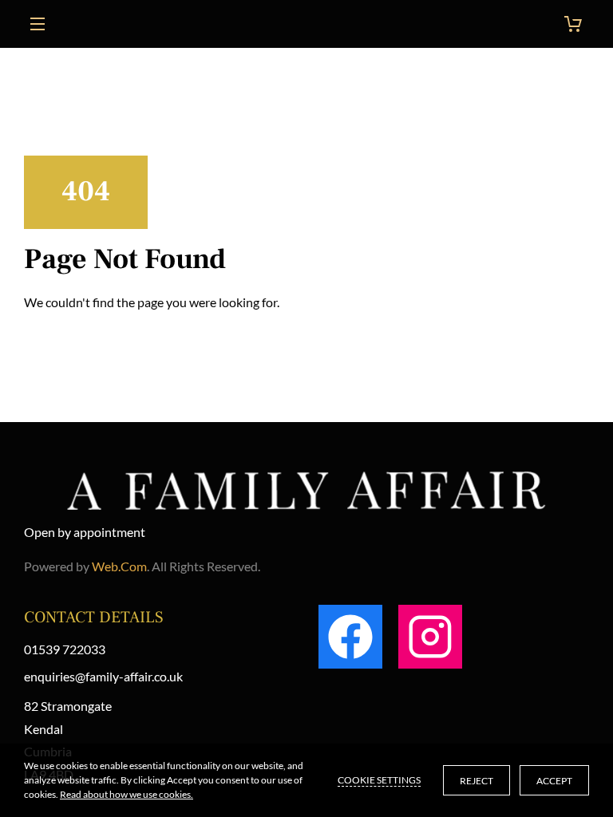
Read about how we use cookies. (126, 794)
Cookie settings (379, 780)
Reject (476, 781)
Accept (554, 781)
